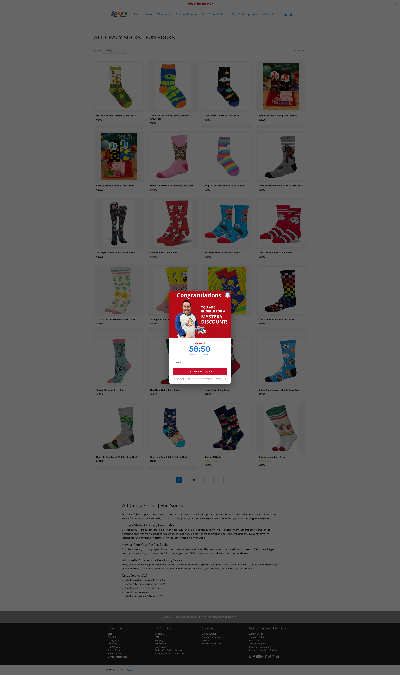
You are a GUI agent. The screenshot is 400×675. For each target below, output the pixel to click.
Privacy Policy (220, 379)
